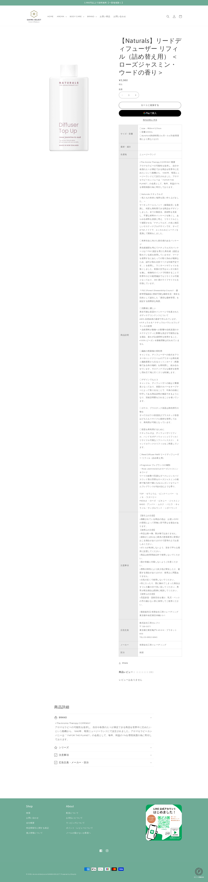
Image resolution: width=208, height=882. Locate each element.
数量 (121, 89)
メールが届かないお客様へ (78, 833)
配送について (72, 813)
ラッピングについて (75, 823)
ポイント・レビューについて (79, 828)
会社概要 (30, 823)
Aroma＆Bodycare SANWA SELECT (46, 874)
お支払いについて (74, 818)
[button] (61, 17)
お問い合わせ (32, 818)
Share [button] (125, 663)
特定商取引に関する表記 (37, 828)
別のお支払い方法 (150, 120)
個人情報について (34, 833)
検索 (28, 813)
